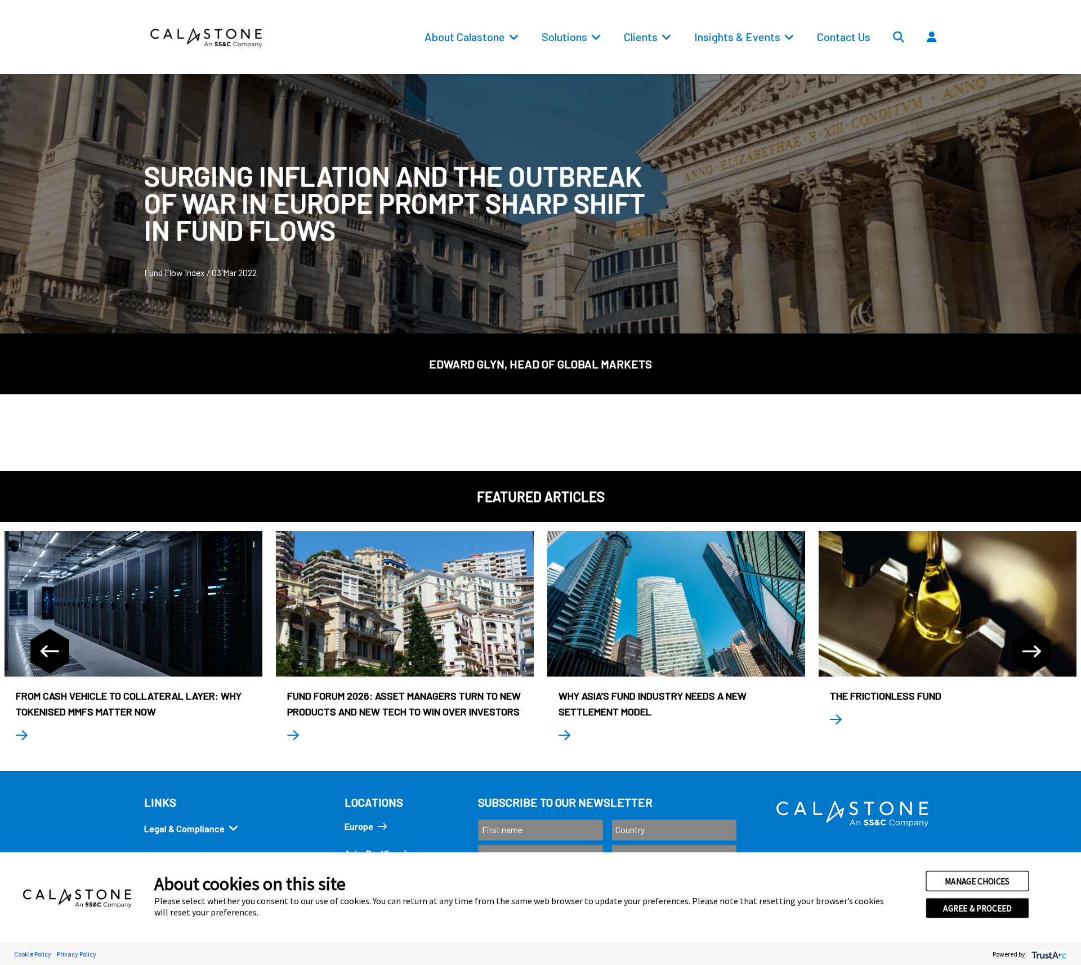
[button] (965, 62)
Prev (49, 651)
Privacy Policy (76, 954)
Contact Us (843, 36)
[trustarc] (1048, 954)
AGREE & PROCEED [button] (977, 908)
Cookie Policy (32, 954)
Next (1031, 651)
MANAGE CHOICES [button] (977, 881)
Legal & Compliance (184, 828)
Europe (359, 826)
